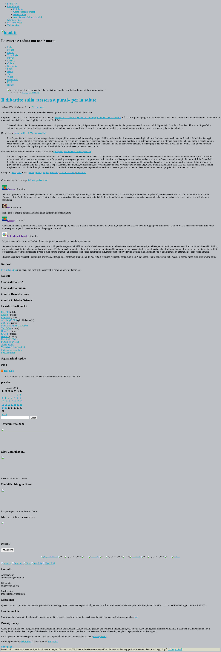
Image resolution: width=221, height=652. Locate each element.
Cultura (10, 63)
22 (18, 404)
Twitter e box (13, 25)
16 (21, 401)
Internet (10, 58)
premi (31, 172)
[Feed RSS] (49, 563)
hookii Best (12, 79)
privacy (38, 172)
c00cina (5, 336)
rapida (46, 172)
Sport (9, 68)
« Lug (4, 414)
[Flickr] (27, 563)
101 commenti (37, 107)
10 (3, 401)
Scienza (11, 60)
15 (18, 401)
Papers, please (26, 93)
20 (12, 404)
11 (6, 401)
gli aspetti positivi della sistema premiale (72, 151)
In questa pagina (9, 270)
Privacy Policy (100, 636)
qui (136, 617)
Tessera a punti (67, 172)
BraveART (6, 331)
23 (21, 404)
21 (15, 404)
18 (6, 404)
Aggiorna (9, 550)
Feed (9, 82)
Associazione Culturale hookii (27, 17)
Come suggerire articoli (24, 12)
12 (9, 401)
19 (9, 404)
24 (3, 407)
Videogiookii (7, 344)
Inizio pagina (7, 646)
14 (15, 401)
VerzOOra (6, 328)
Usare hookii (13, 6)
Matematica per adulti (11, 350)
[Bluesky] (6, 563)
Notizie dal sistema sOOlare (14, 325)
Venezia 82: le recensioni (13, 347)
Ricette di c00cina (9, 339)
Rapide (10, 85)
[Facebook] (17, 563)
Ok (169, 649)
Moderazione (19, 14)
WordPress (26, 641)
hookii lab (12, 3)
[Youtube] (36, 563)
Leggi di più (176, 649)
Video (10, 77)
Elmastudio (53, 641)
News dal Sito (14, 20)
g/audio (4, 315)
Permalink (81, 172)
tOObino (5, 333)
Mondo (10, 50)
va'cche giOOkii (9, 320)
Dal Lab (9, 370)
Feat (14, 172)
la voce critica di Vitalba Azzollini (30, 133)
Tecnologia (12, 55)
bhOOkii (5, 312)
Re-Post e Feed (14, 22)
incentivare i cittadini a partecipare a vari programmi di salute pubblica (88, 117)
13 (12, 401)
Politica (10, 52)
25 (6, 407)
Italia (9, 47)
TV (9, 74)
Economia (12, 66)
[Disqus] (110, 221)
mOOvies (5, 317)
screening (54, 172)
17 (3, 404)
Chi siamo (18, 9)
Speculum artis (8, 352)
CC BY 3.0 (35, 93)
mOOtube (6, 323)
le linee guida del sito (38, 180)
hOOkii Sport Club (10, 342)
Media (10, 71)
